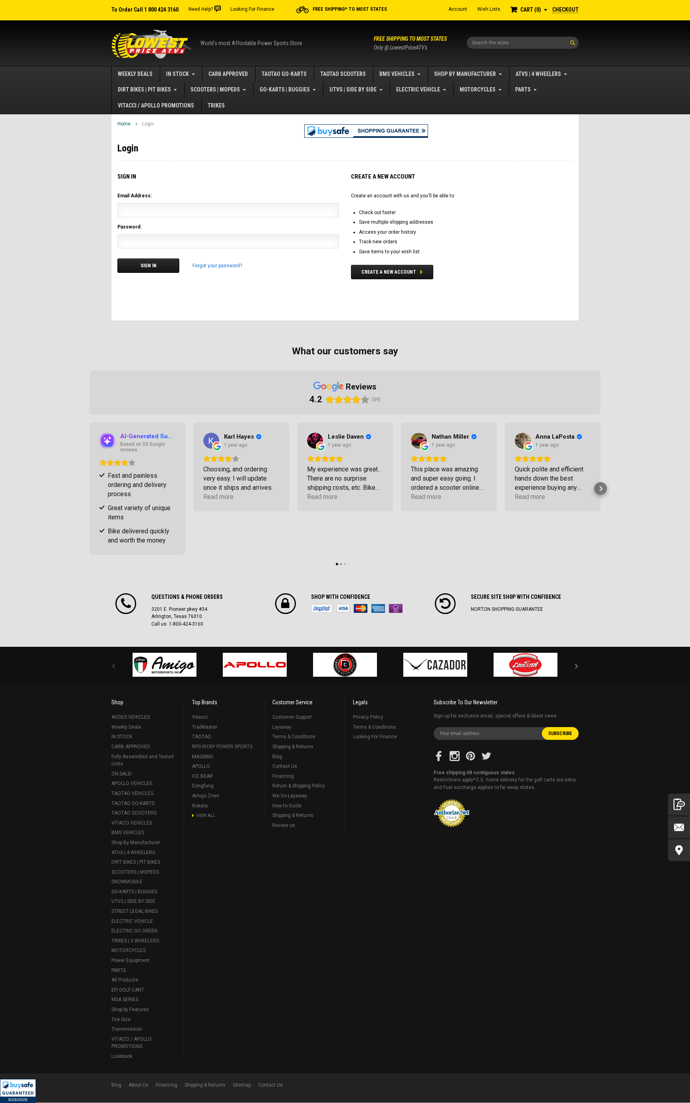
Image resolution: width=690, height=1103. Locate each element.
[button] (18, 1091)
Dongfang (203, 786)
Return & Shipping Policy (298, 786)
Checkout (565, 9)
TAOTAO (201, 736)
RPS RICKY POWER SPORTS (222, 746)
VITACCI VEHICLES (131, 823)
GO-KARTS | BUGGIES (285, 89)
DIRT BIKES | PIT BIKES (144, 89)
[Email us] (679, 827)
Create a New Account (388, 272)
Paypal (321, 608)
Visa (343, 608)
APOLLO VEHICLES (131, 783)
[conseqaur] (525, 665)
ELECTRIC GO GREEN (134, 931)
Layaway (281, 727)
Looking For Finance (252, 9)
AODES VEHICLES (130, 717)
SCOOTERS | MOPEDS (215, 89)
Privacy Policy (368, 717)
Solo (395, 608)
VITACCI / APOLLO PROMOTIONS (156, 105)
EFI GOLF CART (127, 990)
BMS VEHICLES (396, 74)
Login (148, 124)
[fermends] (435, 665)
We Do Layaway (289, 796)
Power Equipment (130, 960)
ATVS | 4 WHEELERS (538, 74)
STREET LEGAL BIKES (134, 911)
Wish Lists (488, 9)
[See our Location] (679, 850)
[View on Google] (211, 441)
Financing (283, 776)
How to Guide (286, 806)
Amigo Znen (205, 796)
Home (124, 124)
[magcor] (345, 665)
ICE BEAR (202, 776)
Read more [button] (218, 497)
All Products (124, 980)
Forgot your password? (217, 265)
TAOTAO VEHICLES (132, 793)
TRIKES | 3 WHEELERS (135, 941)
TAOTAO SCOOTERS (343, 74)
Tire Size (121, 1019)
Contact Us (284, 766)
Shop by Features (130, 1009)
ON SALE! (121, 774)
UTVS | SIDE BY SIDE (353, 89)
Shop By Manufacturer (465, 74)
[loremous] (164, 665)
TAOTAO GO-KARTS (284, 74)
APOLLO (201, 766)
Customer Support (292, 717)
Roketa (200, 806)
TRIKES (216, 105)
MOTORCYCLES (478, 89)
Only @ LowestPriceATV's (410, 43)
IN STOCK (177, 74)
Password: (129, 227)
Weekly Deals (135, 74)
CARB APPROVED (228, 74)
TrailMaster (204, 727)
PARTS (523, 89)
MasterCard (360, 608)
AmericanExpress (378, 608)
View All (205, 815)
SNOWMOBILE (127, 881)
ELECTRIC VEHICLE (418, 89)
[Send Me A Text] (679, 804)
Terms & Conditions (293, 736)
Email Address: (134, 196)
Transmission (126, 1029)
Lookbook (121, 1056)
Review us (283, 825)
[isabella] (255, 665)
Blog (277, 756)
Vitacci (200, 717)
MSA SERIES (124, 999)
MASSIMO (203, 756)
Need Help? (200, 9)
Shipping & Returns (292, 746)
